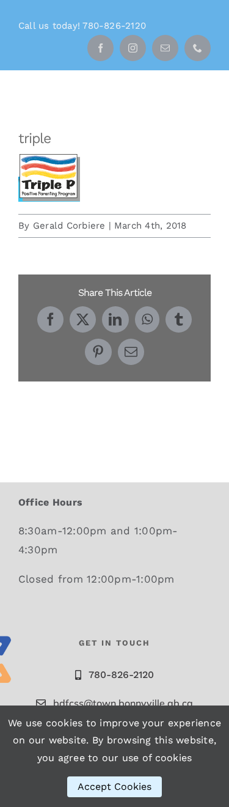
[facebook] (100, 48)
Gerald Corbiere (69, 225)
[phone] (197, 48)
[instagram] (133, 48)
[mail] (165, 48)
